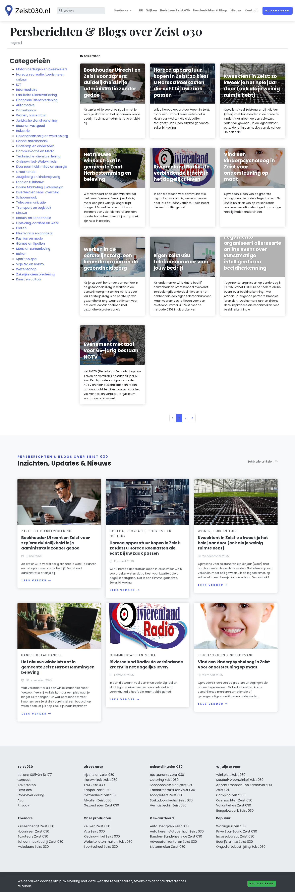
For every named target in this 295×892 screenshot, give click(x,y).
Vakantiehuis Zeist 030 (233, 805)
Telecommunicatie (31, 202)
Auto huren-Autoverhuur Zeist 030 (177, 831)
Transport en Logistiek (33, 207)
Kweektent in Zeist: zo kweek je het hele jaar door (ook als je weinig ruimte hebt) (233, 543)
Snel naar (121, 10)
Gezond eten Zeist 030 (101, 805)
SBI (140, 10)
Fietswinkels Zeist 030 (100, 779)
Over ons (24, 790)
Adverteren (277, 10)
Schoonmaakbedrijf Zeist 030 (40, 841)
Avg (20, 800)
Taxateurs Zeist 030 (32, 836)
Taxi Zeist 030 (94, 785)
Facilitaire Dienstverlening (36, 95)
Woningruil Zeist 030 (231, 826)
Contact (251, 10)
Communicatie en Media (35, 151)
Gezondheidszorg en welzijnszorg (42, 136)
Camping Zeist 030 (230, 795)
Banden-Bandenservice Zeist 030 (176, 836)
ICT (18, 84)
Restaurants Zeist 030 (167, 774)
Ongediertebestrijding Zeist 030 (241, 846)
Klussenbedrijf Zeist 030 (35, 826)
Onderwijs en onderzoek (35, 146)
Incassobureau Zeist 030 (235, 836)
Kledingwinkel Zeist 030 (102, 836)
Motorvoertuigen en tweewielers (41, 69)
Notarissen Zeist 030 (33, 831)
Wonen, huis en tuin (31, 115)
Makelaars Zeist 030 (33, 846)
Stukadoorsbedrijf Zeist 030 (171, 800)
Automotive (25, 105)
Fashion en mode (29, 238)
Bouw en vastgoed (30, 125)
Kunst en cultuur (29, 279)
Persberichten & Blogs (210, 10)
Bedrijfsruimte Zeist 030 (234, 841)
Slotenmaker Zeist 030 (167, 846)
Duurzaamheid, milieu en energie (41, 166)
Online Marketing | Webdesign (39, 187)
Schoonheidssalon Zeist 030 (171, 785)
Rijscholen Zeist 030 (99, 774)
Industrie (23, 130)
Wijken (151, 10)
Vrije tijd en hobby (30, 264)
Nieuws (236, 10)
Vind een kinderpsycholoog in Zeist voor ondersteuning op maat (234, 664)
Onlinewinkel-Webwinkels (36, 161)
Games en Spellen (30, 243)
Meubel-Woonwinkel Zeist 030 (239, 779)
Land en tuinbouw (30, 182)
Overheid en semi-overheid (37, 192)
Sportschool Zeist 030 (101, 846)
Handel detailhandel (32, 141)
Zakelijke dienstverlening (35, 274)
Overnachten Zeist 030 (234, 800)
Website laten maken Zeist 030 (108, 841)
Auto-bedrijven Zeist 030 (169, 826)
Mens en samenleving (33, 248)
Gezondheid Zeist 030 (100, 795)
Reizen (21, 253)
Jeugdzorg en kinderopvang (38, 176)
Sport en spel (26, 259)
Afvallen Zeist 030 (97, 800)
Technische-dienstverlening (38, 156)
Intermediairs (26, 89)
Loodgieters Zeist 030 (166, 795)
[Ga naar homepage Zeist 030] (26, 10)
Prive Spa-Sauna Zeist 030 (236, 831)
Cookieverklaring (30, 795)
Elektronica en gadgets (34, 233)
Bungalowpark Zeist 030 (235, 810)
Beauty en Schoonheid (33, 218)
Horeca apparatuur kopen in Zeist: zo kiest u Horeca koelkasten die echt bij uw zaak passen (145, 548)
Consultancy (26, 110)
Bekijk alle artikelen (261, 462)
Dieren (21, 228)
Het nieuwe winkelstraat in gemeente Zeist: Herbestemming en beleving (58, 667)
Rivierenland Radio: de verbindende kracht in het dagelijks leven (146, 664)
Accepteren (261, 883)
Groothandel (26, 171)
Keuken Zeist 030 (97, 826)
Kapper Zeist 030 (97, 790)
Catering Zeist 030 (164, 779)
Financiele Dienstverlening (36, 100)
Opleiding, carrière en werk (37, 223)
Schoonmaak (26, 197)
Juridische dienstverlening (36, 120)
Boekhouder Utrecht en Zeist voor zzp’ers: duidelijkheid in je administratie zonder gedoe (55, 543)
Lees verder (34, 580)
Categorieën (30, 60)
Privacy (23, 805)
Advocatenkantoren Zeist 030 (173, 841)
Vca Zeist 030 (94, 831)
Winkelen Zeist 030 (230, 774)
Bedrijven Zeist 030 (175, 10)
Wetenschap (26, 269)
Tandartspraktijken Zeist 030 (172, 790)
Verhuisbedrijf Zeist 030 (168, 805)
